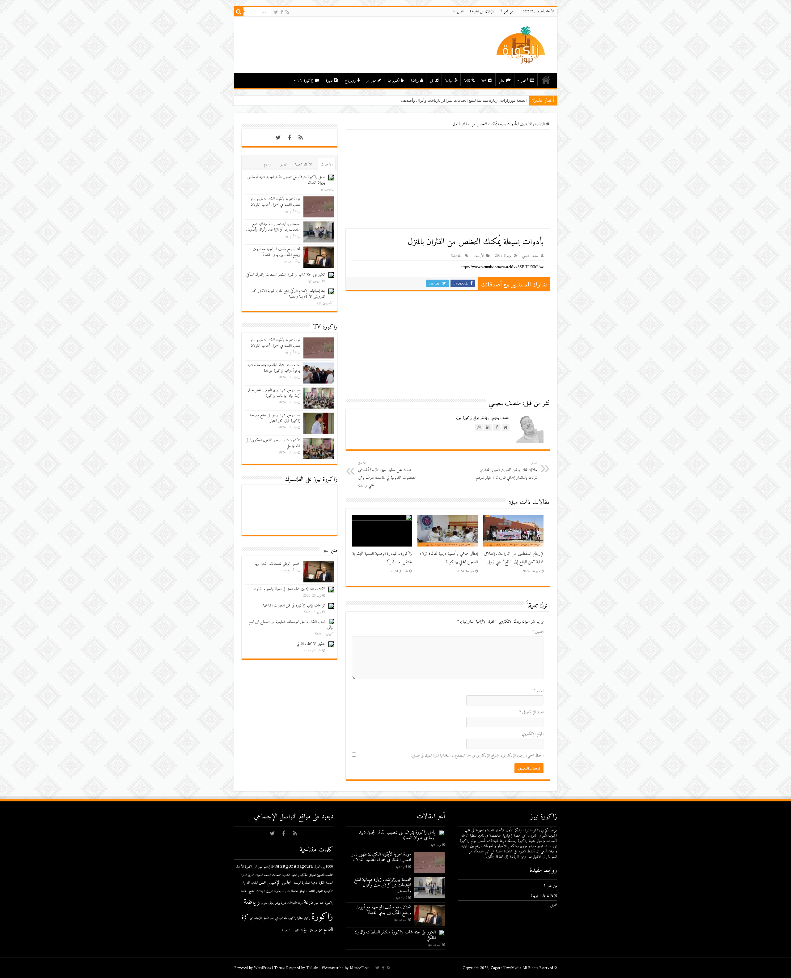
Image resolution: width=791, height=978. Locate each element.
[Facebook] (282, 12)
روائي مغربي (267, 903)
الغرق (251, 875)
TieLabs (312, 968)
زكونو (307, 918)
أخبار (524, 80)
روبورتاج (350, 80)
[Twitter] (276, 12)
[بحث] (238, 11)
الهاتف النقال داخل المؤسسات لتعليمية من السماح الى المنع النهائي (291, 624)
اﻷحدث (326, 164)
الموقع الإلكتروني (533, 733)
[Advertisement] (448, 179)
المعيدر (319, 891)
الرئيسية (546, 79)
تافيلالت (260, 891)
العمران (259, 875)
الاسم (539, 690)
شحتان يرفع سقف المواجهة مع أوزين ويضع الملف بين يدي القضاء (276, 252)
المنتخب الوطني (307, 891)
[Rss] (287, 12)
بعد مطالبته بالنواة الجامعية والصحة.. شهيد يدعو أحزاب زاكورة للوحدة (273, 368)
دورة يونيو (280, 903)
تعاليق (282, 164)
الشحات (276, 875)
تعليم (501, 80)
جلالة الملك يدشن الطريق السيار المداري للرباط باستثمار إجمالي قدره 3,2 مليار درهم (506, 471)
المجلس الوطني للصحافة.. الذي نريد (277, 563)
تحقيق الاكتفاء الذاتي (311, 643)
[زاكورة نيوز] (521, 44)
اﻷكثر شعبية (303, 164)
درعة (308, 902)
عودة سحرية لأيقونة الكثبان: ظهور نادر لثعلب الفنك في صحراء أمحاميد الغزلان (275, 201)
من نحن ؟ (507, 11)
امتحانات (292, 891)
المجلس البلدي (258, 883)
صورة (329, 80)
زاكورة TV (305, 80)
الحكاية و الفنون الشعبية (294, 875)
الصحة (267, 875)
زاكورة (322, 917)
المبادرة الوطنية (302, 883)
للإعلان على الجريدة (482, 11)
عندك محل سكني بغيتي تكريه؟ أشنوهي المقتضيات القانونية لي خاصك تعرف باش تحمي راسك (387, 474)
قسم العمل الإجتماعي (262, 918)
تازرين (269, 891)
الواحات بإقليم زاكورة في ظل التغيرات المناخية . (292, 605)
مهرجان (313, 930)
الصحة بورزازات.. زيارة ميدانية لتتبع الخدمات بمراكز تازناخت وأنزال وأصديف (273, 227)
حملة (322, 903)
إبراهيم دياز (264, 867)
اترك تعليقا (456, 256)
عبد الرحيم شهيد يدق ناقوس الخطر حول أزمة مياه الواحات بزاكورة (273, 393)
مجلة (320, 930)
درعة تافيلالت (295, 903)
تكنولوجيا (394, 80)
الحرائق (312, 875)
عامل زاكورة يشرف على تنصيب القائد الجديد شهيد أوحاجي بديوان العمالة (286, 180)
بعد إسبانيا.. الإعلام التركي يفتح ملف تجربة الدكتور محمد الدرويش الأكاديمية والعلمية (288, 293)
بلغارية (277, 891)
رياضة (415, 80)
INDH (275, 867)
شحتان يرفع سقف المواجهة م (502, 100)
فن (432, 80)
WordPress (262, 968)
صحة (484, 80)
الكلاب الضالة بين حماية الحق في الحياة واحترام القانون (289, 589)
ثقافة (467, 80)
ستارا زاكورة (295, 918)
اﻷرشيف (526, 124)
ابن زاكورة (251, 867)
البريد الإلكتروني (531, 712)
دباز (316, 903)
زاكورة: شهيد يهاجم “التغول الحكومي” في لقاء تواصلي (273, 443)
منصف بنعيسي (530, 256)
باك (284, 891)
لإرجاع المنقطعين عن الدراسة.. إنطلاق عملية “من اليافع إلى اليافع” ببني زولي (514, 558)
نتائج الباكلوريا (300, 930)
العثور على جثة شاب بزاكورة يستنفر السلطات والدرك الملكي (285, 274)
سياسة (449, 80)
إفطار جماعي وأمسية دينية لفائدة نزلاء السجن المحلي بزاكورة (449, 558)
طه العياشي (281, 918)
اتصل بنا (458, 11)
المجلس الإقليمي (279, 882)
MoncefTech (360, 968)
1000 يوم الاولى (323, 867)
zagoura (305, 866)
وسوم (267, 164)
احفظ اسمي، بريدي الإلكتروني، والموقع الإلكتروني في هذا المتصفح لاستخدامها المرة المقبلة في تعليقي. (477, 755)
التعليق (538, 631)
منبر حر (371, 80)
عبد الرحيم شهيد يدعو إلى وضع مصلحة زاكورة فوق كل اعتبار (275, 418)
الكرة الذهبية (317, 883)
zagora (288, 866)
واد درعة (286, 930)
